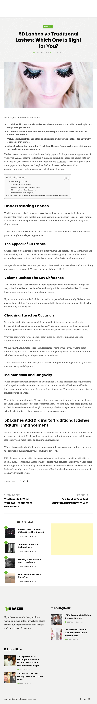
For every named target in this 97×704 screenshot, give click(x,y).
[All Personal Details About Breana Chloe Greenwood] (56, 634)
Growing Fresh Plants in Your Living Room (29, 561)
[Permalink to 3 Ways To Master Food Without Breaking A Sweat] (10, 533)
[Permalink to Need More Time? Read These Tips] (10, 578)
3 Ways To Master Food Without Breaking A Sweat (31, 531)
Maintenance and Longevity (22, 192)
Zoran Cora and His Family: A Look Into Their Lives (30, 676)
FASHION (48, 27)
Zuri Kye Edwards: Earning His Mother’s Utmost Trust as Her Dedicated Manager (28, 661)
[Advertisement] (72, 539)
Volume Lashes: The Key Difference (25, 187)
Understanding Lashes (17, 181)
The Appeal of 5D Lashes (21, 184)
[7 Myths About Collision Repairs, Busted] (56, 620)
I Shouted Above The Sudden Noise (28, 546)
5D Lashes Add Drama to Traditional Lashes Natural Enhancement (37, 195)
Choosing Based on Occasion (23, 190)
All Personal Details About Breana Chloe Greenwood (76, 632)
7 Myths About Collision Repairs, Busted (78, 617)
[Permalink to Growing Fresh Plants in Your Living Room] (10, 563)
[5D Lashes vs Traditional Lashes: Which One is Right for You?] (20, 481)
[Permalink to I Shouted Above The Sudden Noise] (10, 548)
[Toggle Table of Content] (65, 178)
